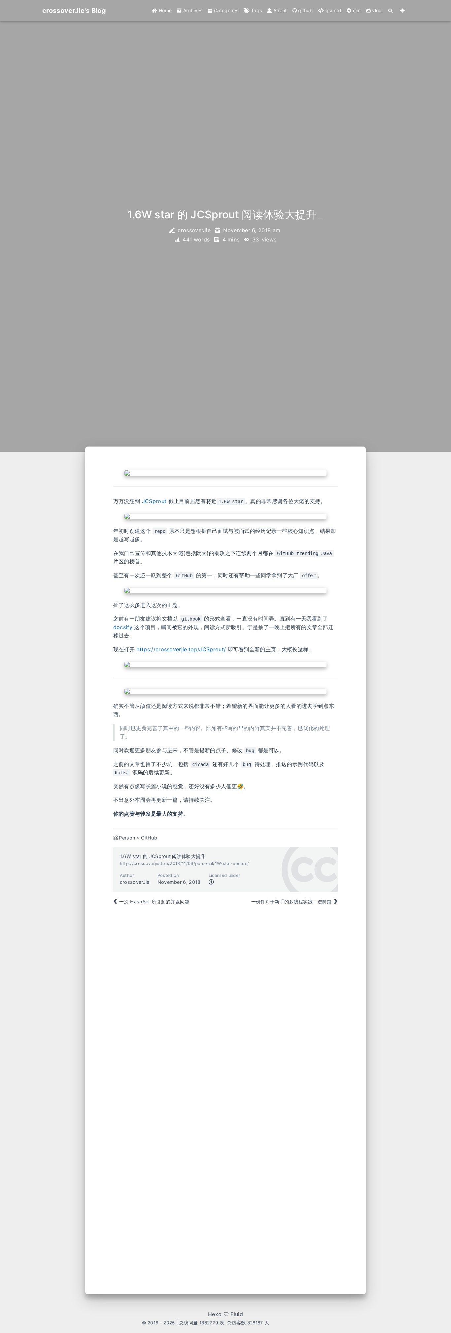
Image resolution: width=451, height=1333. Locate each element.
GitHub (149, 837)
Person (127, 837)
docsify (122, 627)
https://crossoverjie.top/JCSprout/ (181, 649)
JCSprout (154, 501)
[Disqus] (225, 1006)
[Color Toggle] (403, 10)
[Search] (391, 10)
